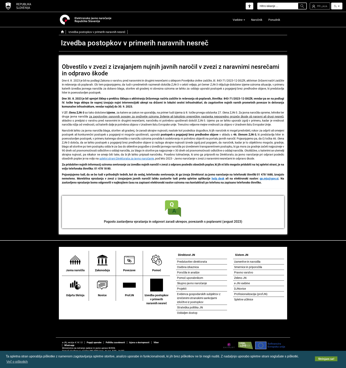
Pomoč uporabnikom (190, 277)
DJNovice (240, 288)
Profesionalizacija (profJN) (251, 294)
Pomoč (156, 270)
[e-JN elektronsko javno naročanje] (62, 32)
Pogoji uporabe (94, 342)
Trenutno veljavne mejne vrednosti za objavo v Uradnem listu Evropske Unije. (225, 124)
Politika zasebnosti (115, 342)
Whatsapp (69, 345)
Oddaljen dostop (187, 312)
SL (336, 6)
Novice (102, 295)
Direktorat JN (186, 254)
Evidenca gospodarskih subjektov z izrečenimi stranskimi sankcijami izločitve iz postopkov (198, 298)
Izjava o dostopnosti (139, 342)
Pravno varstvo (243, 272)
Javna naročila (75, 270)
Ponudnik (274, 19)
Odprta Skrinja (75, 295)
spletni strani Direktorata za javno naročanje (126, 158)
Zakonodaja (102, 270)
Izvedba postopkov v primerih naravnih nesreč (156, 299)
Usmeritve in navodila (247, 261)
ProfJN (129, 295)
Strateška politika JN (190, 307)
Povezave (129, 270)
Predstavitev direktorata (192, 261)
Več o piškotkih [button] (17, 361)
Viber (156, 342)
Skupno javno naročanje (192, 283)
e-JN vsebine (242, 283)
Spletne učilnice (243, 299)
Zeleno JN (240, 277)
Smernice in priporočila (248, 267)
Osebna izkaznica (188, 267)
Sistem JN (241, 254)
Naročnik (256, 19)
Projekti (181, 288)
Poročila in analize (188, 272)
